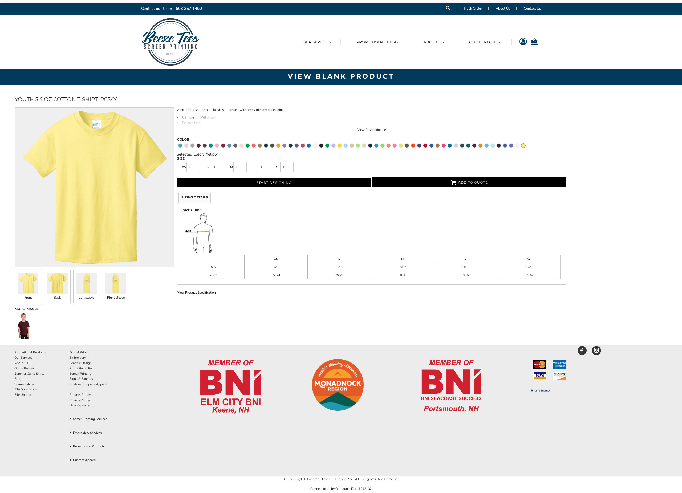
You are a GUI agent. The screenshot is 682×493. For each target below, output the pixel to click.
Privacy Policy (80, 400)
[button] (230, 387)
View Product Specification (196, 292)
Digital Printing (80, 352)
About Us (503, 8)
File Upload (22, 395)
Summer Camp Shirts (29, 374)
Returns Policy (80, 395)
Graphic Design (81, 363)
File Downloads (25, 389)
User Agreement (81, 405)
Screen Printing (80, 374)
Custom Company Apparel (88, 384)
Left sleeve (86, 297)
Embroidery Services (87, 433)
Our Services (23, 358)
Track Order (473, 8)
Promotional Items (83, 368)
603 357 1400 (189, 8)
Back (57, 297)
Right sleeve (116, 297)
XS (184, 167)
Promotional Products (30, 352)
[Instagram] (596, 350)
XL (278, 167)
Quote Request (25, 368)
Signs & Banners (81, 379)
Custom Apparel (84, 460)
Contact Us (532, 8)
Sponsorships (24, 384)
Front (28, 297)
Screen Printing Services (90, 419)
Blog (17, 379)
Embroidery (78, 358)
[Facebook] (582, 350)
